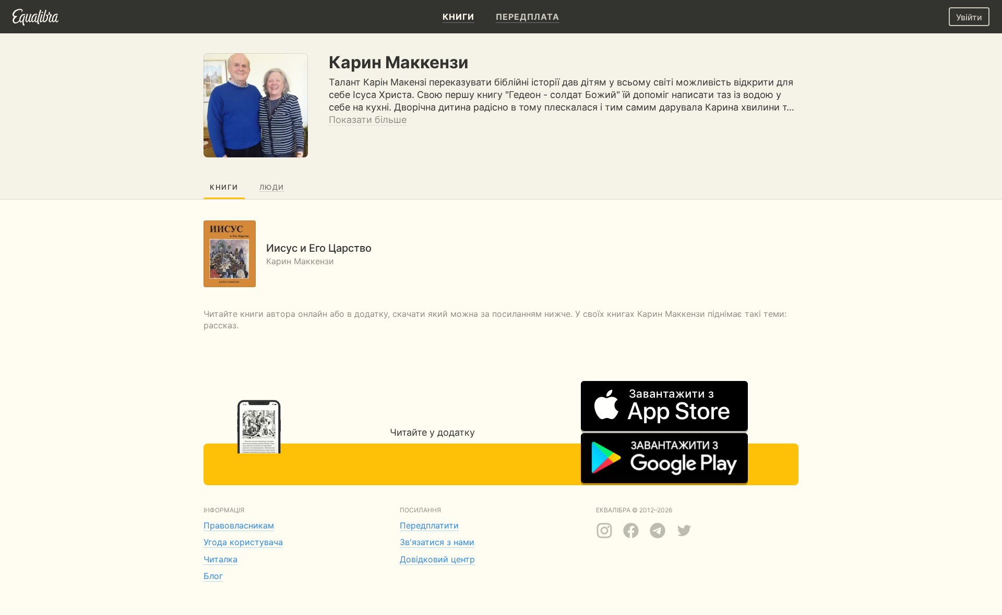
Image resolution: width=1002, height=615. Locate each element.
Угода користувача (243, 542)
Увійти (969, 17)
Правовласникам (239, 525)
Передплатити (429, 525)
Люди (271, 187)
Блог (213, 576)
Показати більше (368, 119)
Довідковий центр (437, 559)
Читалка (220, 559)
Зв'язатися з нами (437, 542)
